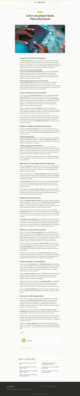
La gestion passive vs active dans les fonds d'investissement (50, 367)
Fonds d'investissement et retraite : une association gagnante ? (50, 371)
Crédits (49, 2)
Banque (29, 2)
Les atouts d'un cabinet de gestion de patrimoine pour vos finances (49, 363)
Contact (54, 386)
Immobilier (59, 2)
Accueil (19, 8)
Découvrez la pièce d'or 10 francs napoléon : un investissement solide (28, 375)
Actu (20, 2)
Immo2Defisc (41, 2)
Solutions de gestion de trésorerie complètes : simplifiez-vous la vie (28, 371)
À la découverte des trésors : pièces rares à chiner (28, 363)
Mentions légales (48, 386)
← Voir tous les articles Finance (26, 348)
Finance (53, 2)
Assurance (24, 2)
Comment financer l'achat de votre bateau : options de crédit (28, 367)
